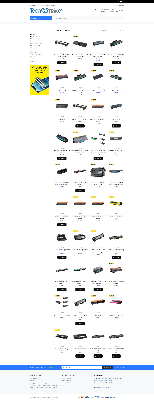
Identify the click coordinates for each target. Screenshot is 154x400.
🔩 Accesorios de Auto (35, 46)
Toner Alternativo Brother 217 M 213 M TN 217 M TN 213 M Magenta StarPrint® (80, 217)
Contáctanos (65, 385)
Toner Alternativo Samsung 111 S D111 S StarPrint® (116, 119)
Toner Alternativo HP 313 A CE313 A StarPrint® (80, 183)
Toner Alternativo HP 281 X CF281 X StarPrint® (62, 250)
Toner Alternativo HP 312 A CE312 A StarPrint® (62, 282)
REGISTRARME (107, 367)
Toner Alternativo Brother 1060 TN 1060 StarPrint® (61, 56)
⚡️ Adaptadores (34, 50)
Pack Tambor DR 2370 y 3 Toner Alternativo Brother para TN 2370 (62, 315)
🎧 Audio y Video (34, 52)
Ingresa (115, 5)
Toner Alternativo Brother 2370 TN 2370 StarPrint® (61, 90)
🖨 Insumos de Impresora (35, 41)
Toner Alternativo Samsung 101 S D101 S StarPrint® (80, 56)
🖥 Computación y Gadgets (36, 55)
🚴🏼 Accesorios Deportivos (36, 43)
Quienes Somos (33, 378)
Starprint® (62, 53)
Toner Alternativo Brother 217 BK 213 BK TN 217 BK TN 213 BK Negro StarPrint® (98, 120)
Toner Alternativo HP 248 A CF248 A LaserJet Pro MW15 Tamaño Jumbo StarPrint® (98, 251)
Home (31, 23)
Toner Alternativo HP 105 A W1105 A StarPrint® (116, 56)
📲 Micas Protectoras (35, 37)
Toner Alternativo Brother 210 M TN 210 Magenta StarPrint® (116, 315)
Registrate (121, 5)
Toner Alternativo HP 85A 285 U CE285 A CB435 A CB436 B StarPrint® (98, 56)
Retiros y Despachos (66, 378)
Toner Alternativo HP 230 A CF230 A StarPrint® (98, 315)
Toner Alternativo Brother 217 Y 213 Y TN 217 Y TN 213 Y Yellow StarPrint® (62, 217)
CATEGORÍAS (35, 18)
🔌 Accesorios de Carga (35, 39)
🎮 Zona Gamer (33, 59)
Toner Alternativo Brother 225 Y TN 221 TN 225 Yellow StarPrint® (116, 250)
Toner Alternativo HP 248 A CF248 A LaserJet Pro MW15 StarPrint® (80, 316)
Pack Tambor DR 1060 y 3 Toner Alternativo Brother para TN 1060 (98, 151)
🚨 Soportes (33, 57)
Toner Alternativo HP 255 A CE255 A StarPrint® (80, 250)
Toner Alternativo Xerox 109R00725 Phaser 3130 (80, 349)
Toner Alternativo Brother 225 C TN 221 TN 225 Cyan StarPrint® (116, 349)
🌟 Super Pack (33, 61)
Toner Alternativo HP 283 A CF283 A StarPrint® (62, 151)
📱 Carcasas (32, 34)
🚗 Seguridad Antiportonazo (37, 48)
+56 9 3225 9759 (108, 381)
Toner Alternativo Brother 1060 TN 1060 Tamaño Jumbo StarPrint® (80, 119)
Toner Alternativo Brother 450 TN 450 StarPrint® (116, 282)
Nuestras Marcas (33, 381)
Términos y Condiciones (67, 383)
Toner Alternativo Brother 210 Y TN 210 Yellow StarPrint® (116, 216)
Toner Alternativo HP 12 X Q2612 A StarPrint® (116, 151)
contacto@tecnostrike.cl (103, 387)
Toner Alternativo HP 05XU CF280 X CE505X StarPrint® (98, 282)
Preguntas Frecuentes (67, 381)
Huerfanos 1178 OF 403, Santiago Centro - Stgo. (110, 378)
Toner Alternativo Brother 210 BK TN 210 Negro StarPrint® (62, 349)
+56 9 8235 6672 (108, 10)
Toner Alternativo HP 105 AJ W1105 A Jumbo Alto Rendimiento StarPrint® (80, 91)
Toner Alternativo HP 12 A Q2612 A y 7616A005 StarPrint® (62, 119)
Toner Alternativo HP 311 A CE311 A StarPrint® (80, 282)
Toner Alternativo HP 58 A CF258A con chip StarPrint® (98, 90)
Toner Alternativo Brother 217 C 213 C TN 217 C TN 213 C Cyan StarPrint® (98, 217)
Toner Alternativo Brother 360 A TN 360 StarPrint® (80, 151)
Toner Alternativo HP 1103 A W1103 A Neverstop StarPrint (116, 183)
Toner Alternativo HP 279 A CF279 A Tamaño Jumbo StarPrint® (62, 183)
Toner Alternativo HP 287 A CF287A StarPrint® (98, 183)
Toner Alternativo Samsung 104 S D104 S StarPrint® (116, 90)
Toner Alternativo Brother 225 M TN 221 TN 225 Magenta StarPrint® (98, 349)
